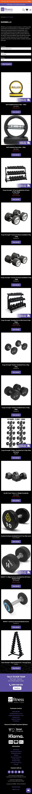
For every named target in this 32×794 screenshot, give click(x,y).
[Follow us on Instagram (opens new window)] (16, 771)
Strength (11, 17)
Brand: (2, 52)
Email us (17, 688)
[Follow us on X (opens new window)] (12, 771)
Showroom (16, 749)
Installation (16, 721)
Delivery (16, 755)
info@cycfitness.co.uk (16, 713)
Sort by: (3, 57)
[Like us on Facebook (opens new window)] (9, 771)
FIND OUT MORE (25, 1)
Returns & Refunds (16, 757)
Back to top (16, 789)
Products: (3, 46)
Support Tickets (16, 719)
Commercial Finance (16, 751)
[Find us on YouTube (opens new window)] (19, 771)
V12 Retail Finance (16, 753)
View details (16, 112)
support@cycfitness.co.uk (16, 715)
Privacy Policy (16, 759)
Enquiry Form (16, 717)
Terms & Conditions (16, 762)
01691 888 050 (17, 685)
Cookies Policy (16, 760)
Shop (7, 17)
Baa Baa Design (16, 787)
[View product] (16, 87)
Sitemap (16, 764)
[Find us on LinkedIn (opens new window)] (22, 771)
